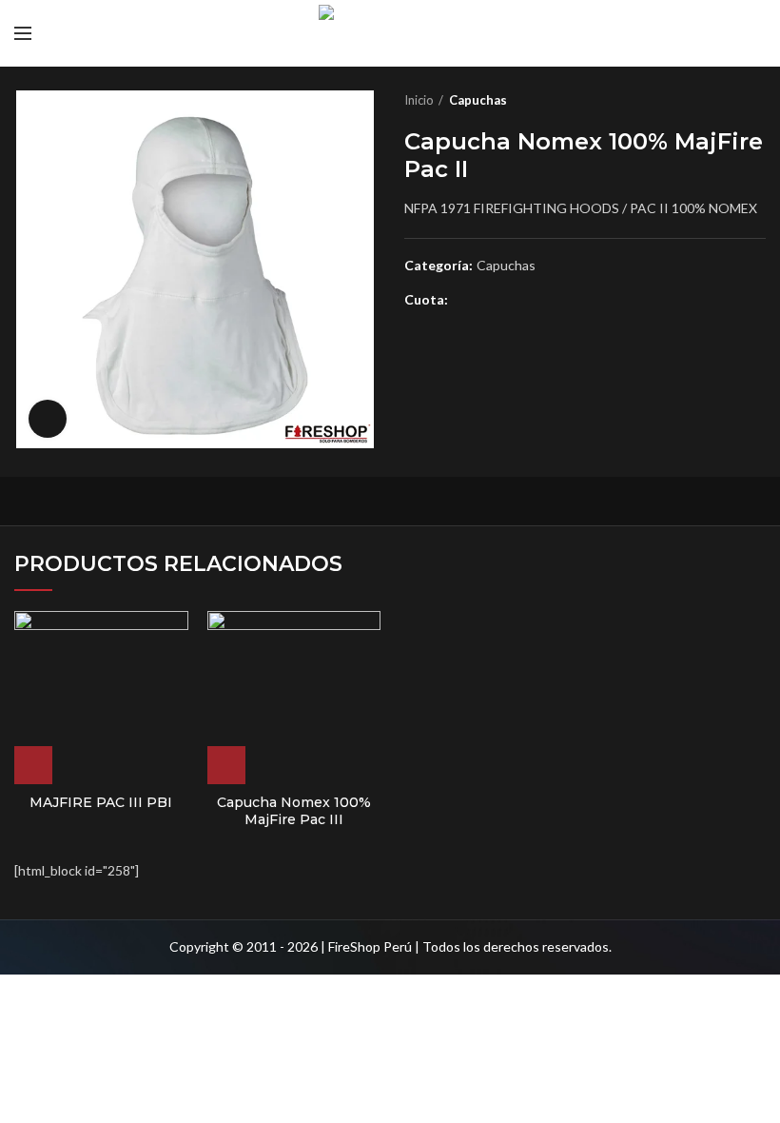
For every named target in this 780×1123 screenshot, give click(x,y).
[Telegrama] (554, 300)
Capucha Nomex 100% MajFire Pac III (294, 811)
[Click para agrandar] (48, 419)
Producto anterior (718, 99)
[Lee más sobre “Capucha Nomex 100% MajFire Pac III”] (226, 765)
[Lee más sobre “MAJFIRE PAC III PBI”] (33, 765)
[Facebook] (467, 300)
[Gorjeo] (488, 300)
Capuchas (478, 100)
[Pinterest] (510, 300)
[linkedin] (532, 300)
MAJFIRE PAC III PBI (100, 802)
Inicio (419, 100)
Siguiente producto (756, 99)
